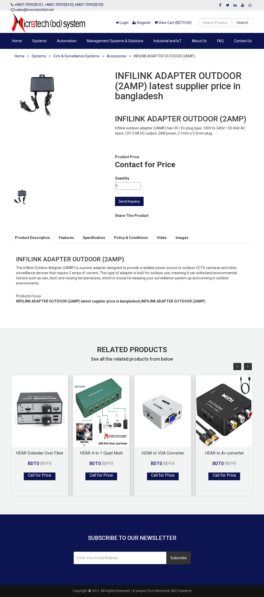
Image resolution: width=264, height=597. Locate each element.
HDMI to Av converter (224, 453)
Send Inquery (129, 201)
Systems (39, 41)
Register (143, 23)
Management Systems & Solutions (115, 41)
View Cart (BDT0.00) (175, 23)
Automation (67, 41)
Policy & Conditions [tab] (131, 238)
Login (124, 23)
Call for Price (39, 475)
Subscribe (178, 558)
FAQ (220, 41)
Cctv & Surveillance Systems (76, 56)
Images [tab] (182, 238)
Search (242, 23)
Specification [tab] (94, 238)
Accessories (117, 56)
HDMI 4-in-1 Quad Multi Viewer (101, 453)
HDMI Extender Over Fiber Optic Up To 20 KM (39, 453)
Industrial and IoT (168, 41)
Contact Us (243, 41)
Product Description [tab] (32, 238)
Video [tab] (162, 238)
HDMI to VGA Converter (163, 453)
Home (17, 41)
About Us (199, 41)
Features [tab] (66, 238)
